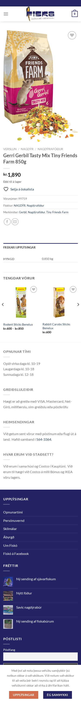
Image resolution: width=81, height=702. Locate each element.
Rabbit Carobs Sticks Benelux (56, 326)
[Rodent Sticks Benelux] (20, 302)
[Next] (78, 313)
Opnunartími (13, 512)
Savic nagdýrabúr (29, 607)
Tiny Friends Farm (57, 212)
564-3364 (43, 439)
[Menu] (5, 14)
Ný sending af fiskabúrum (35, 621)
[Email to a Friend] (15, 221)
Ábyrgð (8, 537)
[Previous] (3, 313)
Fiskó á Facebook (16, 553)
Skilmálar (10, 529)
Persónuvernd (13, 520)
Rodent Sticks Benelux (18, 324)
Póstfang (9, 650)
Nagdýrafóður (50, 149)
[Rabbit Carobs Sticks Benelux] (60, 302)
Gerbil (23, 212)
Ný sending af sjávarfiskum (36, 579)
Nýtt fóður (24, 593)
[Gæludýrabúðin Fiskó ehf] (40, 13)
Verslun (10, 149)
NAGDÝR (27, 149)
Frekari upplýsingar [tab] (19, 247)
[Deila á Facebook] (7, 221)
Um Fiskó (10, 545)
